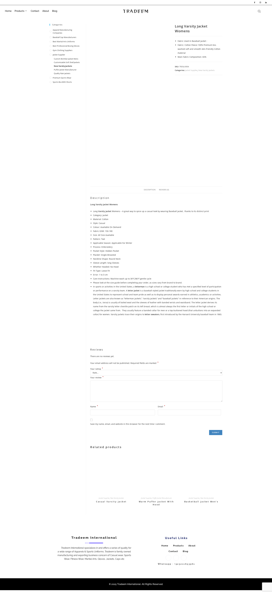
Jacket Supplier (191, 70)
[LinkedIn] (266, 2)
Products (19, 11)
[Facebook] (254, 2)
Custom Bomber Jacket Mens (66, 59)
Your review (97, 377)
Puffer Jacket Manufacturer (162, 498)
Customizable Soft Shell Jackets (67, 62)
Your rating (96, 369)
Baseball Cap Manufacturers (64, 37)
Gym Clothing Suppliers (62, 50)
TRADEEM (136, 11)
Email (161, 406)
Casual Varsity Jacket (111, 501)
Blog (54, 11)
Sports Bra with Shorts (62, 82)
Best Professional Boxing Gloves (66, 46)
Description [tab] (150, 190)
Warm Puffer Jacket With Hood (156, 503)
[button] (265, 8)
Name (94, 406)
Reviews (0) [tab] (164, 190)
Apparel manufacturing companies (62, 31)
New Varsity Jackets (206, 70)
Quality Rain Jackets (62, 73)
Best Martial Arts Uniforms (64, 41)
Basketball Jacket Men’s (201, 501)
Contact (35, 11)
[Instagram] (260, 2)
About (45, 11)
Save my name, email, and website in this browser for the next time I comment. (127, 424)
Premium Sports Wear (62, 77)
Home (8, 11)
